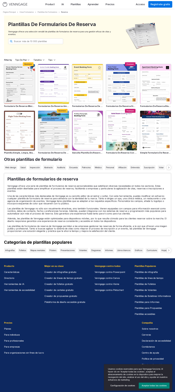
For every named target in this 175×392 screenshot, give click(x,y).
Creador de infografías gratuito (60, 272)
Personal (110, 167)
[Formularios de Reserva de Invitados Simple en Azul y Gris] (53, 130)
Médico (98, 167)
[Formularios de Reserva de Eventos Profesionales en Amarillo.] (87, 84)
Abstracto (48, 167)
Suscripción (149, 167)
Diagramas (96, 250)
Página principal (9, 12)
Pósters (52, 250)
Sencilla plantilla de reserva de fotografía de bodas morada (87, 153)
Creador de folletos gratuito (58, 284)
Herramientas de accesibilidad (19, 290)
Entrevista (135, 167)
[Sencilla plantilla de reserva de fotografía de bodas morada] (87, 130)
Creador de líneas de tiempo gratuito (63, 278)
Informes (109, 250)
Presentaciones (68, 250)
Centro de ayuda (150, 352)
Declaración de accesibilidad (156, 340)
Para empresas (12, 346)
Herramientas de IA (14, 284)
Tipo (50, 60)
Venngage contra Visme (107, 284)
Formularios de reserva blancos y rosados (155, 106)
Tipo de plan (21, 60)
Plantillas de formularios (47, 12)
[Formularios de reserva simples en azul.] (121, 84)
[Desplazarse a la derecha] (169, 167)
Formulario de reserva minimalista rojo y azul (19, 106)
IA (63, 4)
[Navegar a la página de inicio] (15, 4)
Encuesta (73, 167)
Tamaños (37, 60)
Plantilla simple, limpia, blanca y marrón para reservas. (19, 153)
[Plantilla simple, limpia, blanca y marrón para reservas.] (19, 130)
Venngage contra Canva (107, 278)
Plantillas (76, 4)
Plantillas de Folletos (145, 284)
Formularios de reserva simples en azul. (121, 106)
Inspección (35, 167)
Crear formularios (27, 12)
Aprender (93, 4)
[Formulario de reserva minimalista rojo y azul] (19, 84)
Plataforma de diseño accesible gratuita (64, 302)
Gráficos (138, 250)
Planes (7, 328)
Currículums (152, 250)
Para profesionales (14, 340)
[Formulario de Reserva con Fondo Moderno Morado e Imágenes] (121, 130)
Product (50, 4)
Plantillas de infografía (146, 272)
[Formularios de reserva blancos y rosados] (155, 84)
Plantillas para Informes (147, 302)
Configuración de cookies (122, 385)
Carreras (146, 334)
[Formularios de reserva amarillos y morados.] (53, 84)
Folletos (22, 250)
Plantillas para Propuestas (148, 308)
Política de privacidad (153, 358)
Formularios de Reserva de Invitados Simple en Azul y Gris (53, 153)
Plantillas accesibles (145, 314)
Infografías (10, 250)
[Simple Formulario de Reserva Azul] (155, 130)
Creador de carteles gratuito (59, 290)
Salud (23, 167)
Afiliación (122, 167)
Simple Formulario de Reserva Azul (155, 153)
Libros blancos (123, 250)
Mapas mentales (37, 250)
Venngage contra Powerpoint (110, 272)
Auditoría (61, 167)
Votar (161, 167)
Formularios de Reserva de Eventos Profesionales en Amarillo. (87, 106)
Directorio (9, 278)
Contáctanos (148, 346)
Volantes (83, 250)
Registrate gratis (160, 4)
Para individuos (12, 334)
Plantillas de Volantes (146, 290)
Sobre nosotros (150, 328)
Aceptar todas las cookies (154, 385)
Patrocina (86, 167)
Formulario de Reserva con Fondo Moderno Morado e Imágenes (121, 153)
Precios (110, 4)
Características (11, 272)
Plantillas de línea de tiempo (149, 278)
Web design (10, 167)
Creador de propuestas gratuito (60, 296)
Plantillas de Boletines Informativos (153, 296)
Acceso (140, 4)
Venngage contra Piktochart (109, 290)
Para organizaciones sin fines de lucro (24, 352)
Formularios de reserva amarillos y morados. (53, 106)
